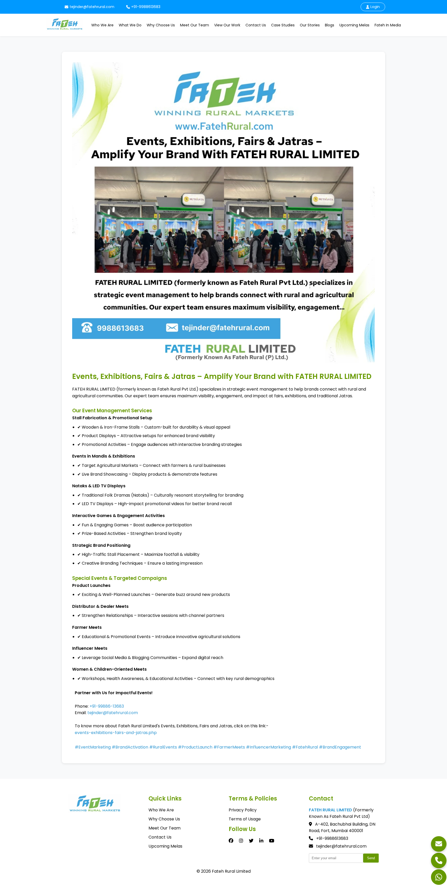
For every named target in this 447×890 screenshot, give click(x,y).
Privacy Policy (243, 810)
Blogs (329, 25)
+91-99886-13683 (107, 706)
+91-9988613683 (145, 6)
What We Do (130, 25)
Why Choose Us (161, 25)
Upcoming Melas (354, 25)
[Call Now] (438, 860)
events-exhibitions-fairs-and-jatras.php (116, 733)
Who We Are (102, 25)
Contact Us (255, 25)
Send (371, 858)
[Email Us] (438, 844)
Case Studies (283, 25)
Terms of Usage (245, 819)
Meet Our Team (194, 25)
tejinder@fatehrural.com (92, 6)
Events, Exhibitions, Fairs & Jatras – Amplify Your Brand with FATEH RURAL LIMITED (221, 376)
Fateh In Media (388, 25)
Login (375, 6)
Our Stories (310, 25)
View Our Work (227, 25)
